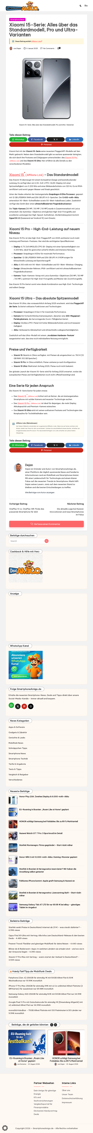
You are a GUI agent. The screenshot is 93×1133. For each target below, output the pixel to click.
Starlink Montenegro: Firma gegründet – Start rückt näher (46, 845)
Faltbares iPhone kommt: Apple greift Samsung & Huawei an (47, 881)
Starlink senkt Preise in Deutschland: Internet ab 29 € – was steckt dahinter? (44, 927)
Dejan (29, 465)
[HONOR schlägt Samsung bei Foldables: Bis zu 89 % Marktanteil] (13, 824)
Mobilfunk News (16, 743)
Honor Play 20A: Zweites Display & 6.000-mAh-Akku (44, 796)
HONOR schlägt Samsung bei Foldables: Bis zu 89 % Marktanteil (48, 821)
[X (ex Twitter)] (18, 706)
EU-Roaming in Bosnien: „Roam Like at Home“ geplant (44, 809)
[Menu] (85, 5)
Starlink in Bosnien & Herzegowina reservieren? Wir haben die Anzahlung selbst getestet (47, 870)
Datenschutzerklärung (72, 1098)
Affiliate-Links (36, 41)
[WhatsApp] (11, 705)
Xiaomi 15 (17, 175)
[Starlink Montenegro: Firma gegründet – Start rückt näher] (13, 847)
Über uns (66, 1090)
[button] (39, 492)
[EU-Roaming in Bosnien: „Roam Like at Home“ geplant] (13, 812)
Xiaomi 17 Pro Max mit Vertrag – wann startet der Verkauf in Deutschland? (43, 957)
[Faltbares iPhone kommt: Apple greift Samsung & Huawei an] (13, 883)
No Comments (48, 48)
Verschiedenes (15, 779)
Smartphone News (17, 20)
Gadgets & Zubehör (18, 732)
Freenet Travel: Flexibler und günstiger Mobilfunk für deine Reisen (38, 943)
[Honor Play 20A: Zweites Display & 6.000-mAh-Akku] (13, 800)
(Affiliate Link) (15, 161)
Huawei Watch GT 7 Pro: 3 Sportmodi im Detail (40, 833)
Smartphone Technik (18, 758)
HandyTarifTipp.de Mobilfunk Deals (32, 971)
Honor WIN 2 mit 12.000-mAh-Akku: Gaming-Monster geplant (48, 857)
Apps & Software (17, 727)
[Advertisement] (46, 619)
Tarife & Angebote (17, 764)
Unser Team (67, 1094)
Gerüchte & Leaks (17, 737)
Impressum (67, 1102)
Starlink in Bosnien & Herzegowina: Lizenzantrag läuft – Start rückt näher (50, 894)
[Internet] (30, 706)
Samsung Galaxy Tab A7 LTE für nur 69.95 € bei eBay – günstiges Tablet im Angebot (49, 906)
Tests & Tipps (15, 769)
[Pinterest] (24, 706)
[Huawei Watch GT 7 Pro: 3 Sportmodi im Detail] (13, 836)
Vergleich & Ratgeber (18, 774)
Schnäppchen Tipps (18, 748)
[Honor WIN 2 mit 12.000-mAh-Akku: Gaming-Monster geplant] (13, 859)
